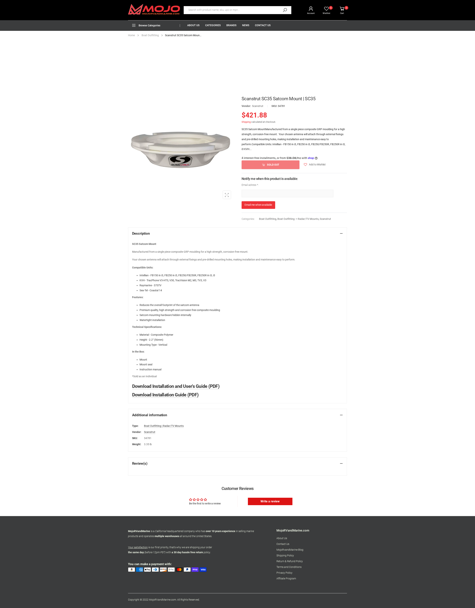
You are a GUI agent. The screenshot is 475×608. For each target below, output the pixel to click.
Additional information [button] (149, 415)
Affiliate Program (286, 578)
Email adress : (250, 184)
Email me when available (258, 204)
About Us (281, 538)
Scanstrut (257, 106)
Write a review (270, 501)
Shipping (246, 121)
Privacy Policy (284, 572)
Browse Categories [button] (149, 25)
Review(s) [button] (140, 464)
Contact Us (282, 544)
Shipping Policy (285, 555)
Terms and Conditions (289, 567)
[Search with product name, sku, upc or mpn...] (284, 10)
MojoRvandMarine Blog (289, 549)
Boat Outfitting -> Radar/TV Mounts (298, 219)
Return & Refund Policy (289, 561)
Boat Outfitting (267, 219)
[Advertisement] (237, 68)
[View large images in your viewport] (227, 194)
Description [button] (141, 234)
